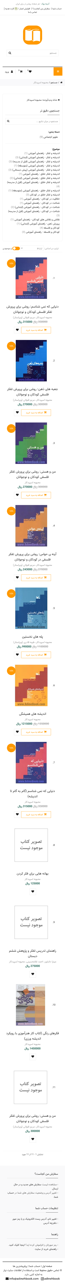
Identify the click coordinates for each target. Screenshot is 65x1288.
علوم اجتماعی (49, 137)
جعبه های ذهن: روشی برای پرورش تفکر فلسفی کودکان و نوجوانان (32, 391)
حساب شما (57, 9)
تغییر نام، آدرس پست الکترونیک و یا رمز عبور (34, 1219)
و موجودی (7, 248)
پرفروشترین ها (20, 1266)
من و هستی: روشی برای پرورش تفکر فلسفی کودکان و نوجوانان (32, 474)
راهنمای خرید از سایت (46, 1249)
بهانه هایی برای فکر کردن (33, 873)
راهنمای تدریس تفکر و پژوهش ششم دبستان (32, 953)
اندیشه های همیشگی (32, 714)
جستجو (54, 82)
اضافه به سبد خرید (34, 330)
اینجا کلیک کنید (17, 1245)
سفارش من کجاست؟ (41, 9)
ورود (7, 72)
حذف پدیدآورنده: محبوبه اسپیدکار (42, 100)
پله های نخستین (32, 636)
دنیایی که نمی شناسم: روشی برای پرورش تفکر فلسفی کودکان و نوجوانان (32, 309)
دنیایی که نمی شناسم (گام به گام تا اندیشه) (32, 793)
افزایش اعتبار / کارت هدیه (17, 8)
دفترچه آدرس (50, 1223)
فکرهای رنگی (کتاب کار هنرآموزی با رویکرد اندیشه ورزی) (32, 1036)
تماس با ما (32, 12)
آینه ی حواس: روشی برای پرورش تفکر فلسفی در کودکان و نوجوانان (32, 556)
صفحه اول (47, 1266)
